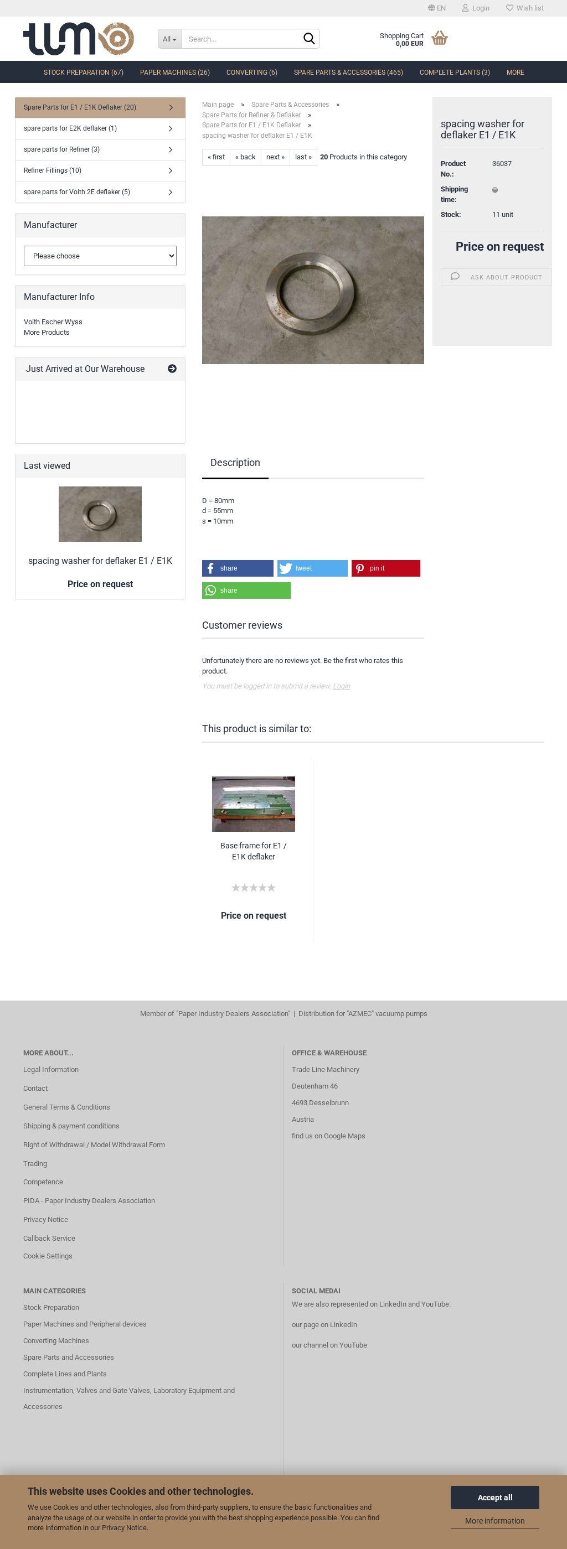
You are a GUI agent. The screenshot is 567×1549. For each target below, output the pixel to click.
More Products (47, 332)
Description (235, 462)
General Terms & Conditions (66, 1107)
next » (275, 157)
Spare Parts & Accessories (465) (348, 72)
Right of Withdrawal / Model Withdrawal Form (94, 1145)
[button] (238, 568)
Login (479, 8)
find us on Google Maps (328, 1136)
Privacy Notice (124, 1528)
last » (303, 157)
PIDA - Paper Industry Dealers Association (89, 1200)
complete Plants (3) (455, 72)
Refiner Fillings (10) (52, 170)
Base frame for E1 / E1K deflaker (253, 851)
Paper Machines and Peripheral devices (85, 1324)
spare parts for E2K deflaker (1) (70, 128)
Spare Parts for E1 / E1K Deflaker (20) (80, 107)
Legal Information (51, 1069)
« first (216, 157)
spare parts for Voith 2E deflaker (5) (77, 192)
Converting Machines (56, 1340)
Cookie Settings (48, 1256)
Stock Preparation (51, 1307)
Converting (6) (251, 72)
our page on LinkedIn (324, 1324)
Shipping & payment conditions (71, 1126)
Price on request (500, 246)
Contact (35, 1088)
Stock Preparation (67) (83, 72)
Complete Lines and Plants (65, 1374)
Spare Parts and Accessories (68, 1357)
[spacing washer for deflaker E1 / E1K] (313, 290)
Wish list (528, 8)
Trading (35, 1163)
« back (245, 157)
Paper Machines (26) (175, 72)
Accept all (495, 1497)
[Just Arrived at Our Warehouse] (172, 369)
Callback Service (49, 1238)
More (515, 72)
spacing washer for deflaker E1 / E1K (100, 561)
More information (495, 1520)
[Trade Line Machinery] (82, 39)
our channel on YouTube (329, 1345)
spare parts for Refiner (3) (62, 149)
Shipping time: (454, 194)
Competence (43, 1182)
